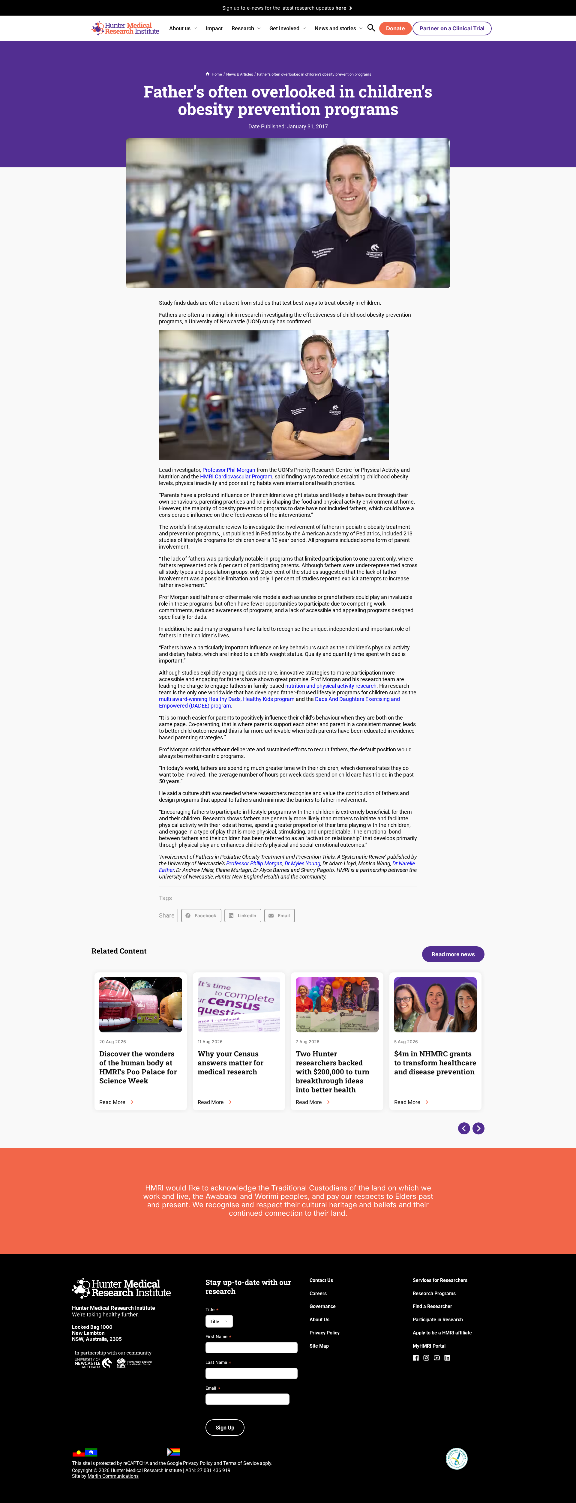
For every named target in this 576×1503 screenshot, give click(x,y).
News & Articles (239, 74)
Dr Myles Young (302, 863)
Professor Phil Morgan (228, 470)
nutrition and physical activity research (330, 686)
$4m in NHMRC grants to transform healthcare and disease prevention (435, 1062)
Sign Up (225, 1427)
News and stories (335, 28)
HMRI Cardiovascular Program (236, 476)
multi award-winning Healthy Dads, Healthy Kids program (227, 699)
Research (243, 28)
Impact (214, 28)
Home (217, 74)
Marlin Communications (113, 1476)
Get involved (284, 28)
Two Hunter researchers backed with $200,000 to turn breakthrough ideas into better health (332, 1071)
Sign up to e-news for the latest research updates (278, 8)
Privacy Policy (198, 1463)
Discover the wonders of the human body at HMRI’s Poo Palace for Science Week (138, 1067)
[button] (201, 915)
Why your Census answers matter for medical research (230, 1062)
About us (179, 28)
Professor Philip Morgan (254, 863)
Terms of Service (241, 1463)
